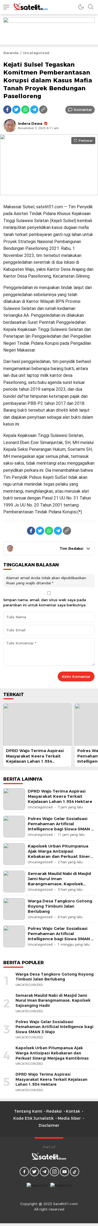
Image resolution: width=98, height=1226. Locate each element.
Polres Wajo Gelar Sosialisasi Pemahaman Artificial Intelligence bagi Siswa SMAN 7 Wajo (60, 936)
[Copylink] (43, 109)
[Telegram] (34, 109)
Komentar (83, 109)
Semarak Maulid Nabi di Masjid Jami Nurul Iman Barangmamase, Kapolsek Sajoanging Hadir (59, 881)
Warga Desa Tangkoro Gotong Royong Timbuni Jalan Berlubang (60, 906)
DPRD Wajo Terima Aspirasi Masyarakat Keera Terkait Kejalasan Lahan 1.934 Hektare (35, 758)
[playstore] (61, 1187)
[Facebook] (7, 109)
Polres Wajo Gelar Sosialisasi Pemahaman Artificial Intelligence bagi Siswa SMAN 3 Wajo (60, 826)
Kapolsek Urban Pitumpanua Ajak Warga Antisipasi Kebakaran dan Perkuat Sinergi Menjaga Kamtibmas (61, 854)
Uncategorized (36, 53)
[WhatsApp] (25, 109)
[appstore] (37, 1187)
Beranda (11, 53)
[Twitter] (16, 109)
